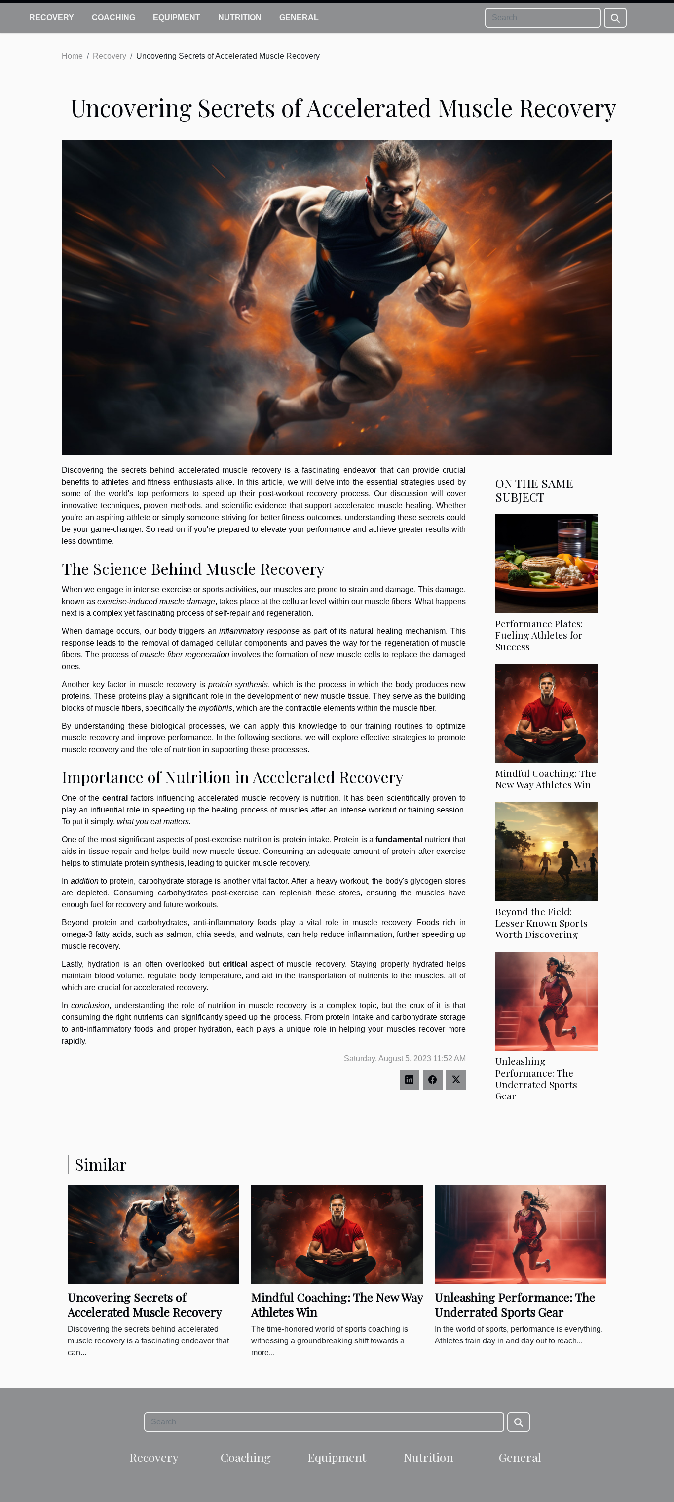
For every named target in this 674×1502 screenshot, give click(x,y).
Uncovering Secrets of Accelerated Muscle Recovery (145, 1304)
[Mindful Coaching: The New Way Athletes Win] (546, 713)
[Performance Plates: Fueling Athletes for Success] (546, 563)
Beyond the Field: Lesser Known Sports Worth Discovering (541, 922)
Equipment (176, 17)
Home (72, 56)
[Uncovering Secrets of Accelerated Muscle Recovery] (153, 1234)
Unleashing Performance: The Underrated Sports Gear (536, 1078)
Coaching (113, 17)
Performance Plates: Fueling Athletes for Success (539, 634)
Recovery (51, 17)
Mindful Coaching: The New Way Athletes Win (545, 779)
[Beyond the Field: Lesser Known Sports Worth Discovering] (546, 851)
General (299, 17)
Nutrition (240, 17)
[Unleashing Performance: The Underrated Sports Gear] (546, 1001)
